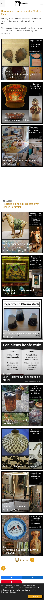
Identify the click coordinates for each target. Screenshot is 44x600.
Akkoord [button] (35, 597)
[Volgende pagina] (32, 560)
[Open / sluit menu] (41, 3)
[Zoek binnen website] (2, 3)
